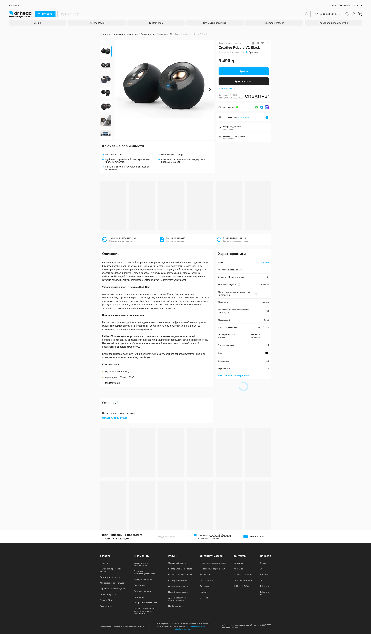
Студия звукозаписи (178, 586)
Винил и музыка (108, 594)
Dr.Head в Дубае (241, 586)
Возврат (204, 598)
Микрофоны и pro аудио (112, 583)
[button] (119, 89)
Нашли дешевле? (227, 88)
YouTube (264, 574)
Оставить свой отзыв (114, 418)
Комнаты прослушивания (180, 574)
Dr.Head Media (96, 23)
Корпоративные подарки (180, 569)
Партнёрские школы (178, 592)
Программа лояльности (145, 603)
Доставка (204, 586)
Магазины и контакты (350, 5)
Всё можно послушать (215, 23)
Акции (37, 23)
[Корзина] (360, 14)
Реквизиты (139, 597)
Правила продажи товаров (213, 563)
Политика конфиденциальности (144, 572)
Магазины (238, 563)
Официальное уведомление (141, 564)
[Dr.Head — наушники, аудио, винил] (20, 14)
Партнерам (139, 585)
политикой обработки (220, 535)
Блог (262, 569)
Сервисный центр (177, 563)
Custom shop (156, 23)
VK (261, 580)
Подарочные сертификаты (213, 569)
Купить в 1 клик (244, 81)
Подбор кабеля (175, 606)
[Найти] (306, 14)
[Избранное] (347, 14)
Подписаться (256, 537)
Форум (263, 563)
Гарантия (204, 592)
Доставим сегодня (274, 23)
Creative (265, 262)
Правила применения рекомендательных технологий (144, 611)
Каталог (47, 14)
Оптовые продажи (142, 591)
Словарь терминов (177, 580)
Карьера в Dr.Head (143, 579)
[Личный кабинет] (353, 14)
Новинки (104, 563)
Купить (244, 71)
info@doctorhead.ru (242, 580)
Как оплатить (206, 580)
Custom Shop (106, 600)
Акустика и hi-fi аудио (110, 577)
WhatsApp (238, 569)
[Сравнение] (341, 14)
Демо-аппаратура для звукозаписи (177, 599)
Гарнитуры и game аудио (112, 588)
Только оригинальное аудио (333, 23)
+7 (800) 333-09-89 (326, 14)
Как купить (205, 574)
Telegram (264, 586)
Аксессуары (106, 606)
